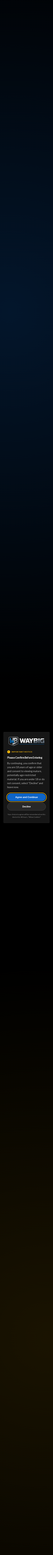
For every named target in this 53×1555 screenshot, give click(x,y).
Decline (26, 806)
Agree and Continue (26, 797)
